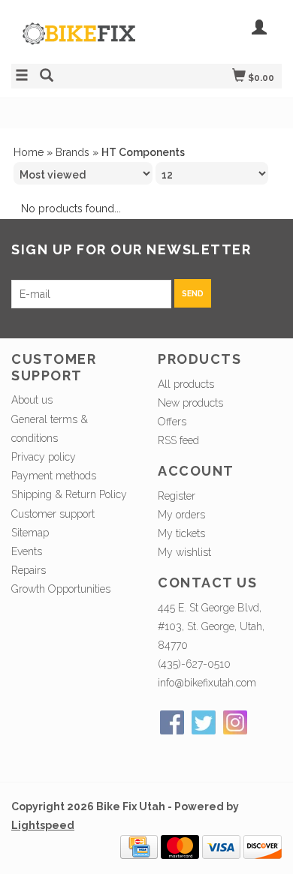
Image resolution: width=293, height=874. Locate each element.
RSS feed (178, 440)
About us (32, 400)
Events (26, 551)
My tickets (181, 533)
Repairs (28, 570)
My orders (181, 515)
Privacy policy (43, 457)
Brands (72, 152)
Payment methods (53, 476)
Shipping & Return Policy (69, 494)
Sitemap (30, 533)
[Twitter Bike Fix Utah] (204, 722)
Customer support (53, 514)
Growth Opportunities (62, 589)
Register (176, 496)
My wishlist (184, 552)
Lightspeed (42, 825)
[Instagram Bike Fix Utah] (235, 722)
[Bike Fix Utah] (79, 41)
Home (29, 152)
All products (186, 384)
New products (190, 403)
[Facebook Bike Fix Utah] (172, 722)
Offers (172, 422)
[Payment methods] (139, 846)
